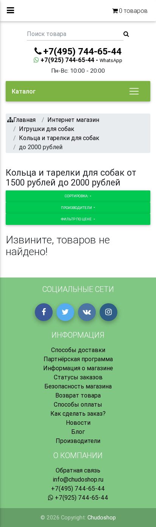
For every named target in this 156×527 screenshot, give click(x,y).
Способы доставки (78, 350)
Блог (78, 431)
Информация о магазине (78, 368)
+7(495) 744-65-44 (78, 488)
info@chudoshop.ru (78, 479)
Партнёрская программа (78, 359)
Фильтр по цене (76, 219)
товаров (133, 10)
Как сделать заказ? (78, 413)
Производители (77, 207)
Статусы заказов (78, 377)
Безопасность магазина (78, 386)
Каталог (24, 91)
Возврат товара (78, 395)
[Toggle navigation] (134, 91)
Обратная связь (78, 470)
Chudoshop (101, 517)
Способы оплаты (78, 404)
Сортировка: (77, 195)
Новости (78, 422)
